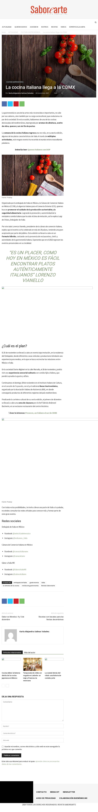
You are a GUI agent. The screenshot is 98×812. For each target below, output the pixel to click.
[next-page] (7, 685)
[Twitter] (88, 22)
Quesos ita (32, 149)
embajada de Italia (20, 582)
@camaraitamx (19, 556)
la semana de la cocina (11, 586)
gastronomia (34, 582)
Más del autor (29, 653)
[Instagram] (84, 22)
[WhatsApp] (21, 103)
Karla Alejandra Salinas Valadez (21, 93)
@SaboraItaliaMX (19, 569)
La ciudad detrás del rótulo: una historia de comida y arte (53, 675)
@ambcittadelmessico (21, 533)
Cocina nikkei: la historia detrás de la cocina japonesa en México (11, 675)
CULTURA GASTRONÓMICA (30, 32)
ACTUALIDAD (13, 32)
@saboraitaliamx (19, 574)
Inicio (4, 32)
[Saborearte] (49, 9)
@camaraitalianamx (20, 551)
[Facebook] (81, 22)
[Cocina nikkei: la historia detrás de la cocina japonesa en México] (11, 664)
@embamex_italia (20, 538)
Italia (43, 582)
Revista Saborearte (48, 586)
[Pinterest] (16, 103)
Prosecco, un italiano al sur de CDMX (41, 413)
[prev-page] (3, 685)
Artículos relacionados (12, 653)
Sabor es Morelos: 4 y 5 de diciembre (13, 618)
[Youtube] (91, 22)
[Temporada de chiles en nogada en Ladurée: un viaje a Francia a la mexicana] (32, 664)
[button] (95, 22)
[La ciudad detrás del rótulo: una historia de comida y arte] (54, 664)
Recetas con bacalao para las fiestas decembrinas (51, 618)
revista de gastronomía (30, 586)
